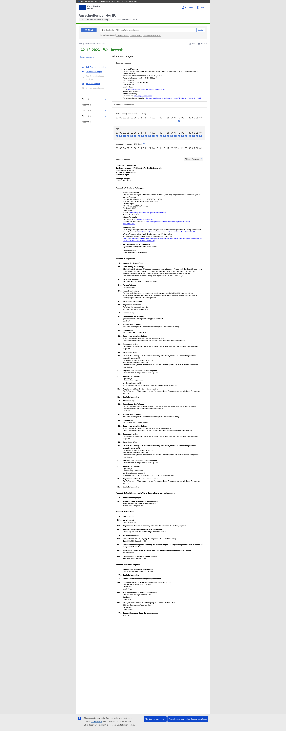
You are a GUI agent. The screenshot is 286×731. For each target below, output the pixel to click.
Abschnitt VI (86, 122)
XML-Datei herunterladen (96, 67)
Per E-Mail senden (93, 84)
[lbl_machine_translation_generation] (144, 144)
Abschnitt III (86, 111)
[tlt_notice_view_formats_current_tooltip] (201, 159)
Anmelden (189, 7)
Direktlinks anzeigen (94, 72)
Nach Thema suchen (151, 35)
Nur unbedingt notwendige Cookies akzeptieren (188, 719)
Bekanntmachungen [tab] (87, 57)
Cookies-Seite (96, 721)
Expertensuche (136, 35)
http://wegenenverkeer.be (143, 96)
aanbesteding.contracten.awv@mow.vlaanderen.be (146, 89)
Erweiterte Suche (122, 35)
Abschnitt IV (86, 116)
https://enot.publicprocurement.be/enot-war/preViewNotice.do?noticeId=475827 (173, 98)
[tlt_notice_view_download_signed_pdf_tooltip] (179, 120)
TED (80, 44)
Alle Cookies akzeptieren (155, 719)
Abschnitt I (86, 99)
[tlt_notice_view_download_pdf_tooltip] (117, 135)
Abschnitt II (86, 105)
